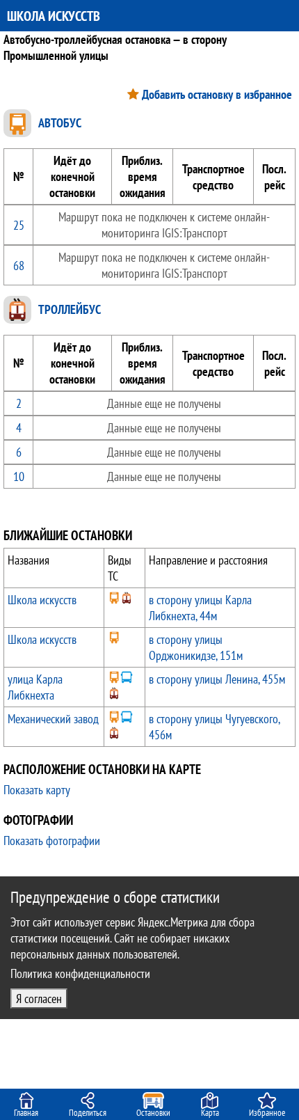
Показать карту (36, 790)
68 (18, 266)
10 (18, 476)
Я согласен (39, 999)
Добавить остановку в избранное (217, 94)
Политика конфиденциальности (80, 973)
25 (18, 225)
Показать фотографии (51, 841)
